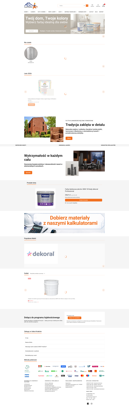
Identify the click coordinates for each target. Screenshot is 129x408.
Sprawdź (28, 172)
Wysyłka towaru (27, 386)
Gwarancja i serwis (49, 384)
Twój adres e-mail (70, 315)
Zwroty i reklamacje (49, 383)
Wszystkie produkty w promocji (36, 273)
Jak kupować (27, 384)
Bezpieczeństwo (69, 387)
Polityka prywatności (70, 385)
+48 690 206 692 (89, 386)
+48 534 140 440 (89, 389)
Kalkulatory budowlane (29, 390)
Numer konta (27, 389)
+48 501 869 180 (89, 384)
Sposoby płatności (28, 385)
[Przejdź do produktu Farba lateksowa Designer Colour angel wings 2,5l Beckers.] (45, 88)
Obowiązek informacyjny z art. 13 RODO (74, 384)
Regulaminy (68, 383)
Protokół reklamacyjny (49, 385)
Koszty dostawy (27, 388)
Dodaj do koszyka (83, 200)
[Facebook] (88, 404)
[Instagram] (91, 404)
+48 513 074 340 (89, 387)
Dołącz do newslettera (74, 317)
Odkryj (69, 138)
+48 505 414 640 (89, 383)
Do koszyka (31, 104)
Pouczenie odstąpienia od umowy (52, 388)
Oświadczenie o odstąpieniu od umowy (53, 387)
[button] (87, 5)
